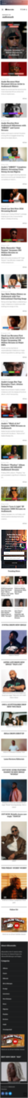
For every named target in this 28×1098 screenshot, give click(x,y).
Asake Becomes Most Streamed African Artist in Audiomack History (13, 84)
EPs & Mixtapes (7, 239)
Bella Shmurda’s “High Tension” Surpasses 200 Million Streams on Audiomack (11, 251)
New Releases (13, 113)
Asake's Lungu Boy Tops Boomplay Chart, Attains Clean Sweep (12, 384)
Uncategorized (14, 26)
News (10, 24)
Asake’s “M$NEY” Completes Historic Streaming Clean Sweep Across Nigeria (13, 169)
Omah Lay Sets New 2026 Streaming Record (12, 210)
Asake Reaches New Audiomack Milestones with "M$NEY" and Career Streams (13, 126)
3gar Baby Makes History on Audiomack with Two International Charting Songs (13, 296)
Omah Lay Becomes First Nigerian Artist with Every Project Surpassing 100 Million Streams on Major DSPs (13, 340)
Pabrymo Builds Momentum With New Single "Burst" (20, 591)
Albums (5, 113)
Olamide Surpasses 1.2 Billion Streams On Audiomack (14, 52)
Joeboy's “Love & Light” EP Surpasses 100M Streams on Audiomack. (13, 508)
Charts (11, 157)
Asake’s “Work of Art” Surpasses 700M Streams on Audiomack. (13, 425)
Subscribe (14, 562)
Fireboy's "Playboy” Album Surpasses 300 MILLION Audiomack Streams (13, 467)
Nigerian (16, 24)
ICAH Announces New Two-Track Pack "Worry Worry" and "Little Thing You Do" (7, 592)
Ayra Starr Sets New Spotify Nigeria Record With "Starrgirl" (6, 613)
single (17, 286)
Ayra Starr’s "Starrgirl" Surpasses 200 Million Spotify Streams (20, 614)
